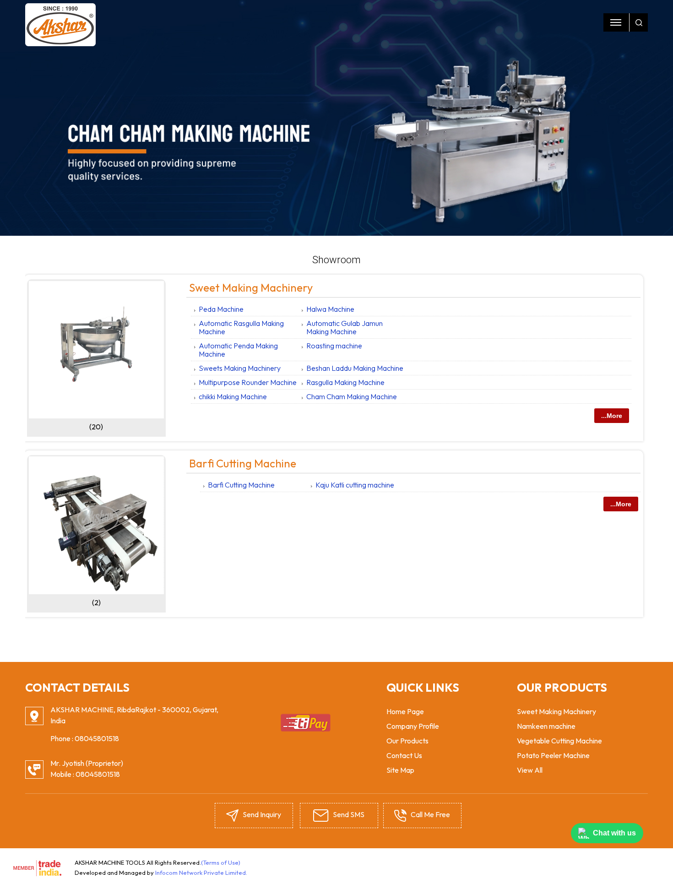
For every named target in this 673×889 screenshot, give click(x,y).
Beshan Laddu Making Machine (354, 368)
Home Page (405, 711)
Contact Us (404, 755)
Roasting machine (334, 345)
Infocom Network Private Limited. (201, 872)
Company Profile (412, 726)
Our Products (407, 740)
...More (611, 415)
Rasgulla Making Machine (345, 382)
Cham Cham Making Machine (351, 396)
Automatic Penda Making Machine (238, 349)
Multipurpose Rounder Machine (248, 382)
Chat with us (614, 833)
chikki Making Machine (233, 396)
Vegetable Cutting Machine (559, 740)
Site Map (400, 770)
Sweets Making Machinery (240, 368)
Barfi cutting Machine (242, 463)
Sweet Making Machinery (251, 287)
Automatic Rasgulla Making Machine (241, 327)
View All (530, 770)
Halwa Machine (330, 309)
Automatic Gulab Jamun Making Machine (344, 327)
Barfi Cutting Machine (241, 484)
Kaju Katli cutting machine (354, 484)
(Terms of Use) (220, 862)
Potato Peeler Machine (553, 755)
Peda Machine (221, 309)
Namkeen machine (546, 726)
